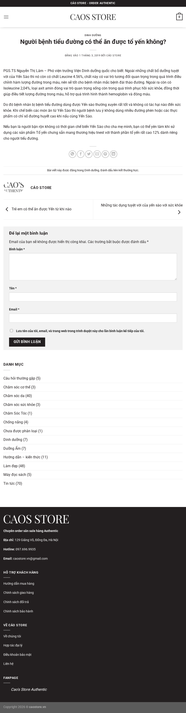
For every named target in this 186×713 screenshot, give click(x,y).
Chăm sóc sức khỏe (19, 404)
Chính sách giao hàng (18, 592)
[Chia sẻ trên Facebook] (80, 154)
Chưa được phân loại (20, 431)
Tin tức (9, 483)
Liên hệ (8, 664)
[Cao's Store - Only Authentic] (93, 17)
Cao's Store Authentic (29, 689)
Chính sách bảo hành (18, 611)
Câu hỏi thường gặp (19, 378)
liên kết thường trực (125, 170)
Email (14, 309)
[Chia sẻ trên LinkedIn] (113, 154)
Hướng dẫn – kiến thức (21, 457)
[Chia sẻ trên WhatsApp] (72, 154)
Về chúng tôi (12, 636)
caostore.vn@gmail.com (30, 558)
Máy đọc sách (14, 474)
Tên (13, 288)
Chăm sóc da (13, 396)
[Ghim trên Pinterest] (105, 154)
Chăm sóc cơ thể (16, 387)
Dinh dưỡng (93, 35)
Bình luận (17, 249)
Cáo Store (113, 55)
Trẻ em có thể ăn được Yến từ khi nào (41, 209)
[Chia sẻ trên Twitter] (89, 154)
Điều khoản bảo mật (17, 654)
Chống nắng (13, 422)
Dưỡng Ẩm (12, 448)
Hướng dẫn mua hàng (18, 583)
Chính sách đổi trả (16, 602)
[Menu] (6, 16)
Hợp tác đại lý (12, 645)
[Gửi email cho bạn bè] (97, 154)
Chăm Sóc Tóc (15, 413)
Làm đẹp (10, 466)
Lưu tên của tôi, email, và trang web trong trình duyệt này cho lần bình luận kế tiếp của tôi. (80, 331)
